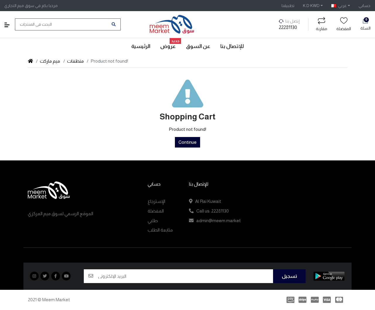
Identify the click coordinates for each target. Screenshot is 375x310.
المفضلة (343, 28)
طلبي (153, 220)
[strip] (302, 300)
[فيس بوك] (55, 276)
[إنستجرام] (34, 276)
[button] (313, 5)
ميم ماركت (50, 61)
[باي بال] (315, 300)
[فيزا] (327, 300)
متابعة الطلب (160, 229)
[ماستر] (340, 300)
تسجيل (289, 276)
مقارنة (321, 28)
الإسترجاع (156, 201)
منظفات (75, 61)
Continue (187, 142)
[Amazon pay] (289, 300)
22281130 (288, 27)
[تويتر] (44, 276)
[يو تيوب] (66, 276)
